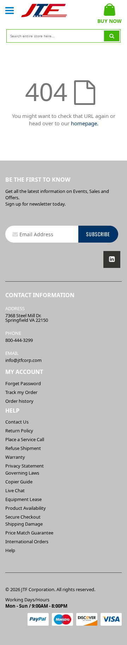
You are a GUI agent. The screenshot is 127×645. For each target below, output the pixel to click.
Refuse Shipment (23, 448)
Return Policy (19, 430)
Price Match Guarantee (29, 533)
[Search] (112, 36)
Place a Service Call (24, 439)
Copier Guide (18, 481)
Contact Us (17, 422)
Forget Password (23, 383)
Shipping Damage (24, 524)
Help (10, 550)
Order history (19, 401)
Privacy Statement (24, 466)
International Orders (26, 541)
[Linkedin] (111, 259)
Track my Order (21, 392)
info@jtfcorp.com (23, 360)
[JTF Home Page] (44, 11)
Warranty (15, 457)
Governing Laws (22, 473)
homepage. (84, 123)
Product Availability (25, 508)
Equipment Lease (23, 499)
